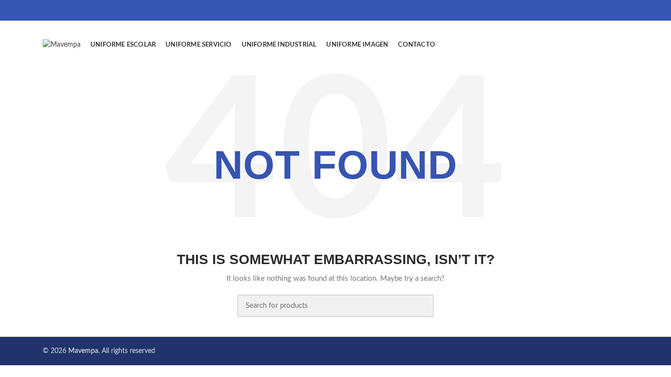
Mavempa (83, 351)
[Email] (610, 10)
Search (420, 306)
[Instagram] (622, 10)
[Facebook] (597, 10)
